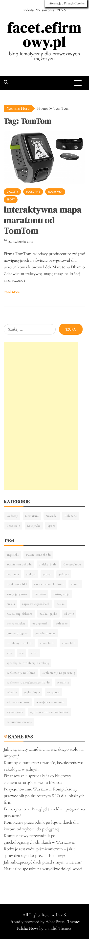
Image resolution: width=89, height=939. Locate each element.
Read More (12, 292)
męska (11, 604)
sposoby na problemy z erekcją (28, 663)
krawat (75, 584)
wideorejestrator (18, 702)
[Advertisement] (41, 416)
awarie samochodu (19, 564)
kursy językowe (17, 594)
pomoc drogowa (17, 633)
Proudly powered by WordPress (37, 921)
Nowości (52, 515)
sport (34, 653)
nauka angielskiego (20, 613)
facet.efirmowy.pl (44, 34)
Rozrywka (55, 192)
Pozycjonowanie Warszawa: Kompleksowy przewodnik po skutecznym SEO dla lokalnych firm (44, 795)
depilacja (13, 574)
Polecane (33, 192)
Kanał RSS (20, 736)
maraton (40, 594)
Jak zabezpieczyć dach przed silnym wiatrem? (43, 862)
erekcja (31, 574)
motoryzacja (61, 594)
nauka (61, 604)
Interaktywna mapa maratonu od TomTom (43, 220)
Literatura (32, 515)
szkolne (12, 692)
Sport (11, 199)
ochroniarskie (16, 623)
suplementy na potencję (59, 672)
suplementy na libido (21, 672)
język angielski (17, 584)
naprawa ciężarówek (36, 604)
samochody (47, 643)
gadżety (64, 574)
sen (21, 653)
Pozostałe (13, 525)
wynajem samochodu (50, 702)
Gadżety (12, 192)
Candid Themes (57, 928)
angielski (13, 554)
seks (9, 653)
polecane (62, 623)
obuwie (69, 613)
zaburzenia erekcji (19, 722)
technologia (32, 692)
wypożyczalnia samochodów (49, 712)
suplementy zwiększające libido (28, 682)
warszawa (53, 692)
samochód (68, 643)
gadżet (47, 574)
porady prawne (45, 633)
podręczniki (40, 623)
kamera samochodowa (49, 584)
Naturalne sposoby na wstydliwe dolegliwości (43, 868)
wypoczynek (15, 712)
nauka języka (48, 613)
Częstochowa (73, 564)
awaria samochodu (38, 554)
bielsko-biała (48, 564)
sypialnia (63, 682)
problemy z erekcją (20, 643)
